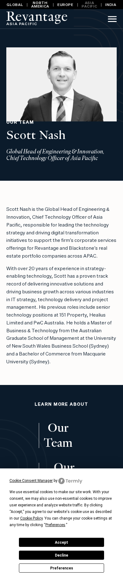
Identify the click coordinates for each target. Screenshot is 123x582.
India (110, 5)
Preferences (61, 568)
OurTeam (58, 435)
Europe (65, 5)
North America (40, 4)
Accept (61, 542)
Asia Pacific (89, 4)
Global (15, 5)
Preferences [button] (55, 525)
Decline (61, 555)
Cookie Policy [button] (31, 518)
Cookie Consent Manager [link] (31, 480)
